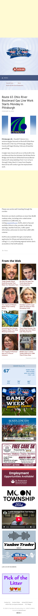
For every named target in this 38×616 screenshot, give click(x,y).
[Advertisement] (19, 19)
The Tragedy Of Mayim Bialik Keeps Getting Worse (9, 306)
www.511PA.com (12, 223)
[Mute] (31, 527)
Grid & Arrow (22, 610)
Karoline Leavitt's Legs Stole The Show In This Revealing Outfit (27, 306)
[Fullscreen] (34, 527)
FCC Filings (28, 604)
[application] (19, 519)
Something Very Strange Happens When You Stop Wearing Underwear (10, 329)
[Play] (4, 527)
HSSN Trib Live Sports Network (14, 604)
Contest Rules (16, 602)
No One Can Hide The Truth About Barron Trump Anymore (27, 283)
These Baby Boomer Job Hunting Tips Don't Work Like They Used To (28, 329)
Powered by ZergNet (31, 358)
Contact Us (7, 602)
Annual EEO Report (27, 602)
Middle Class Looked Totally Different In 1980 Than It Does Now (27, 353)
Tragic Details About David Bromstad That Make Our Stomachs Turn (10, 283)
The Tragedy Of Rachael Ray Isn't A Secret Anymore (9, 353)
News (6, 250)
